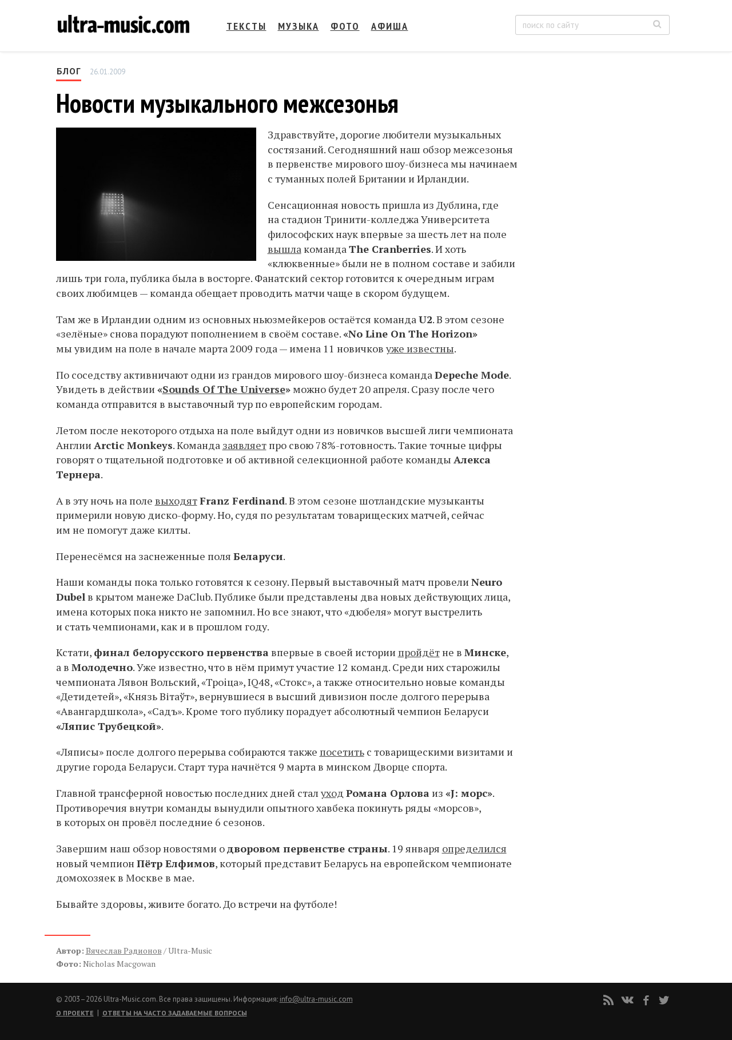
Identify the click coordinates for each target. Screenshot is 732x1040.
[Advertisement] (600, 177)
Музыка (298, 26)
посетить (342, 752)
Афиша (389, 26)
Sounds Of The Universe (223, 389)
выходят (176, 500)
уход (332, 793)
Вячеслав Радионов (124, 950)
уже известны (420, 348)
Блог (69, 71)
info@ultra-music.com (316, 999)
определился (474, 848)
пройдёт (419, 652)
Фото (345, 26)
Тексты (246, 26)
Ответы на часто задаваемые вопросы (174, 1013)
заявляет (244, 445)
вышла (284, 249)
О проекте (75, 1013)
